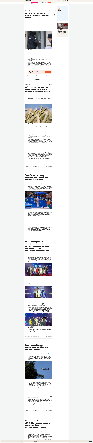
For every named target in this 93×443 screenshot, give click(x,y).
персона (59, 7)
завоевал (46, 227)
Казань (56, 0)
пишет (40, 102)
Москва (61, 0)
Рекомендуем (60, 29)
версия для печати (49, 75)
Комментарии (38, 79)
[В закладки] (55, 12)
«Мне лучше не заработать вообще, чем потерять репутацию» (62, 13)
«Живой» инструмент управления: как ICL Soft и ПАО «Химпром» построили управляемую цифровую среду (62, 32)
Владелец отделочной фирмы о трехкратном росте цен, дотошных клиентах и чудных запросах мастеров (62, 17)
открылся (41, 329)
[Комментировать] (55, 10)
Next (67, 19)
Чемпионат (38, 189)
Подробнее (35, 441)
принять (90, 441)
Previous (58, 19)
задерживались (39, 403)
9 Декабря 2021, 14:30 (27, 10)
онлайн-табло (45, 358)
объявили (36, 308)
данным (46, 134)
